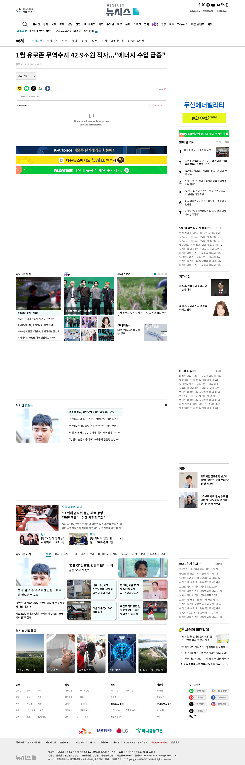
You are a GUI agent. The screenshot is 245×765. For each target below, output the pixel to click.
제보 (210, 24)
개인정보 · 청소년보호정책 (135, 742)
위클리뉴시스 (223, 11)
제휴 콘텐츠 (197, 24)
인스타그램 (222, 704)
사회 (101, 24)
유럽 (74, 41)
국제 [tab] (218, 141)
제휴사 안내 (51, 742)
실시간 (36, 24)
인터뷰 (67, 703)
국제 (53, 24)
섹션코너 (68, 710)
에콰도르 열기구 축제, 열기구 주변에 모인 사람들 (39, 319)
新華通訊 (161, 697)
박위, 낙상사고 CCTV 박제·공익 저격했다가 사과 (94, 432)
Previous (18, 539)
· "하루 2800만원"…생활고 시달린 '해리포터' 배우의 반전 (204, 653)
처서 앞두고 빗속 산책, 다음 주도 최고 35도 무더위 (142, 314)
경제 (61, 24)
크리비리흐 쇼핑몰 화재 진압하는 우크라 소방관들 (39, 337)
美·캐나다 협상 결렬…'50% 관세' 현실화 (101, 542)
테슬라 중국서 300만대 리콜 (102, 610)
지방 (119, 24)
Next (120, 539)
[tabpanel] (142, 298)
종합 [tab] (227, 141)
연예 (146, 24)
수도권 (110, 24)
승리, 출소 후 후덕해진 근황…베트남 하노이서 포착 (39, 592)
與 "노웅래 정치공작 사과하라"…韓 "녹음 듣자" (53, 542)
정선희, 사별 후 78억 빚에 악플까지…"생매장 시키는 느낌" (130, 589)
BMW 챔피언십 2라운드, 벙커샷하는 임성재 (38, 331)
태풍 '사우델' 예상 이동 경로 (129, 331)
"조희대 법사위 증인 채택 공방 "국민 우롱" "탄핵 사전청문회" (83, 515)
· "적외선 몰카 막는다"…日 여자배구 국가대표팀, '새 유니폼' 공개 (204, 647)
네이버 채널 (200, 690)
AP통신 (160, 690)
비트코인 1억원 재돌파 (28, 312)
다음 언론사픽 (222, 690)
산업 (78, 24)
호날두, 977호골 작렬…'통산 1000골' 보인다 (45, 32)
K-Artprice (195, 11)
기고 (82, 697)
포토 (171, 24)
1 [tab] (155, 274)
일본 (94, 41)
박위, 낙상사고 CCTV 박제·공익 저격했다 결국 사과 (103, 589)
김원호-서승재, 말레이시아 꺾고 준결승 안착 (39, 325)
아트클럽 (68, 697)
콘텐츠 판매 (65, 742)
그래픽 (113, 697)
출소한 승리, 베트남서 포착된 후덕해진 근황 (91, 412)
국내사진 (114, 690)
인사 (67, 716)
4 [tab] (166, 274)
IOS (158, 716)
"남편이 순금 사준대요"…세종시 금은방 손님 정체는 (95, 439)
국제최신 (37, 41)
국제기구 (52, 41)
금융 (70, 24)
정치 (45, 24)
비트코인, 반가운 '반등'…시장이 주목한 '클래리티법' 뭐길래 (39, 615)
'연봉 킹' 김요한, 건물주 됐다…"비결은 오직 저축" (91, 567)
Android (160, 710)
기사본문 (23, 76)
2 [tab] (159, 274)
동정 (86, 716)
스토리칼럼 (84, 690)
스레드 (200, 710)
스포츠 (137, 24)
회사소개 (20, 742)
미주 (64, 41)
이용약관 (116, 742)
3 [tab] (162, 274)
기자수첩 (184, 276)
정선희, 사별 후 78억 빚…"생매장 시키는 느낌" (94, 419)
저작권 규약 (79, 742)
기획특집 (83, 703)
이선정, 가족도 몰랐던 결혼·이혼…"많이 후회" (93, 426)
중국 (84, 41)
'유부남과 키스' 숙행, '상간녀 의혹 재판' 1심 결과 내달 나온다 (40, 604)
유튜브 (200, 697)
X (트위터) (200, 704)
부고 (76, 716)
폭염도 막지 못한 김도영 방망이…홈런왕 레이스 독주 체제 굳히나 (130, 610)
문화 (127, 24)
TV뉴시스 (182, 24)
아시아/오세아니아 (112, 41)
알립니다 (175, 742)
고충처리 (92, 742)
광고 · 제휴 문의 (35, 742)
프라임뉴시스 (209, 11)
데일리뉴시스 (85, 710)
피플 (182, 468)
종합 (48, 554)
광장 (163, 24)
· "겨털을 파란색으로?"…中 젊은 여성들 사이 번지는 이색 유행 (204, 658)
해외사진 (129, 690)
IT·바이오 (89, 24)
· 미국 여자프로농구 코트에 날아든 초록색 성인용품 (204, 664)
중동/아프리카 (136, 41)
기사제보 (104, 742)
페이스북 (222, 697)
